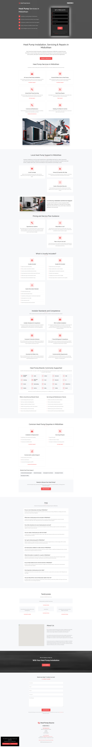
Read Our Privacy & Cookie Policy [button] (10, 741)
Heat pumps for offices (25, 475)
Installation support (32, 82)
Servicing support (32, 98)
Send (60, 28)
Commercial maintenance (32, 113)
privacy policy (56, 33)
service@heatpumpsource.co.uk (47, 736)
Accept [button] (10, 743)
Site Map (51, 740)
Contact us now (46, 679)
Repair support (60, 98)
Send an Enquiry (46, 488)
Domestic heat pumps (37, 472)
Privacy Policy (47, 740)
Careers (43, 740)
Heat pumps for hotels (59, 472)
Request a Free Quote (46, 58)
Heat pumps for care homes (48, 472)
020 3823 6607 (46, 735)
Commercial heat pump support (26, 472)
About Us (40, 740)
